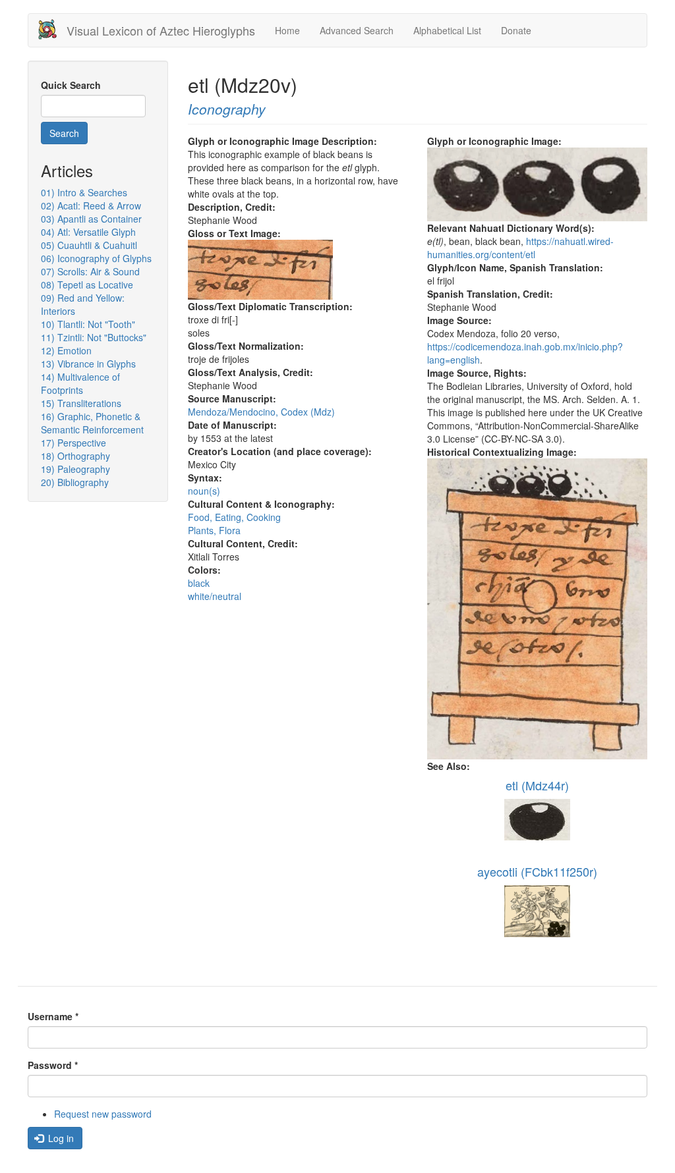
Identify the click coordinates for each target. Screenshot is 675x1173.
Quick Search (71, 85)
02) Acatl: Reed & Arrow (91, 205)
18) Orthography (75, 455)
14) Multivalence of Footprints (80, 383)
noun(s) (204, 490)
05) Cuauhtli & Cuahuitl (89, 245)
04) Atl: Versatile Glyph (88, 231)
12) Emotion (66, 350)
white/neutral (214, 596)
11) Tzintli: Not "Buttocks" (93, 337)
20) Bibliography (75, 482)
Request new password (103, 1113)
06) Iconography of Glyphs (96, 258)
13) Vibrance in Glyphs (88, 363)
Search (64, 133)
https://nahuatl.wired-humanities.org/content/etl (520, 247)
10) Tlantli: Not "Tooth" (88, 324)
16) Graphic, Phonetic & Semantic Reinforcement (92, 423)
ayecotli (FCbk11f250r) (537, 871)
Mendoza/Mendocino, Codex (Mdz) (261, 411)
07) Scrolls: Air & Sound (90, 271)
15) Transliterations (81, 403)
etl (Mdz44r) (537, 785)
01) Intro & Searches (84, 192)
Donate (516, 30)
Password (53, 1065)
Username (53, 1016)
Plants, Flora (214, 530)
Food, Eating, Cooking (234, 517)
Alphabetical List (447, 30)
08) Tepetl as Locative (87, 284)
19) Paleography (75, 469)
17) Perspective (73, 442)
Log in (59, 1138)
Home (287, 30)
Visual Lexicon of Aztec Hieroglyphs (161, 30)
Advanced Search (357, 30)
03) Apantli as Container (91, 218)
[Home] (52, 29)
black (199, 582)
